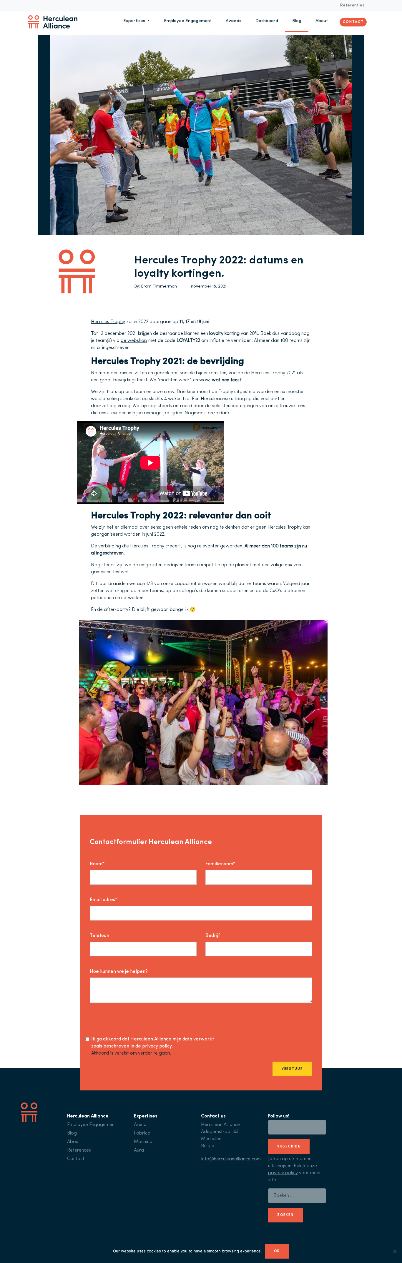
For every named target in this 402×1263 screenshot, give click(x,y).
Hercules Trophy (108, 322)
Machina (143, 1142)
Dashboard (266, 21)
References (79, 1150)
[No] (395, 1251)
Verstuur (292, 1069)
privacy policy (157, 1046)
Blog (296, 21)
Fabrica (142, 1133)
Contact (353, 22)
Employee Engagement (188, 21)
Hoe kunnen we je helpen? (119, 971)
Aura (139, 1150)
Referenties (352, 5)
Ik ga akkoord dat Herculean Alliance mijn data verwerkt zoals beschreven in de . (152, 1043)
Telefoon (99, 935)
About (321, 21)
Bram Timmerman (159, 286)
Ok (277, 1251)
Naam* (97, 864)
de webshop (134, 340)
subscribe (288, 1146)
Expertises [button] (134, 21)
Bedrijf (212, 935)
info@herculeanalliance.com (231, 1159)
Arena (140, 1124)
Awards (233, 21)
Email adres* (103, 900)
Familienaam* (220, 864)
